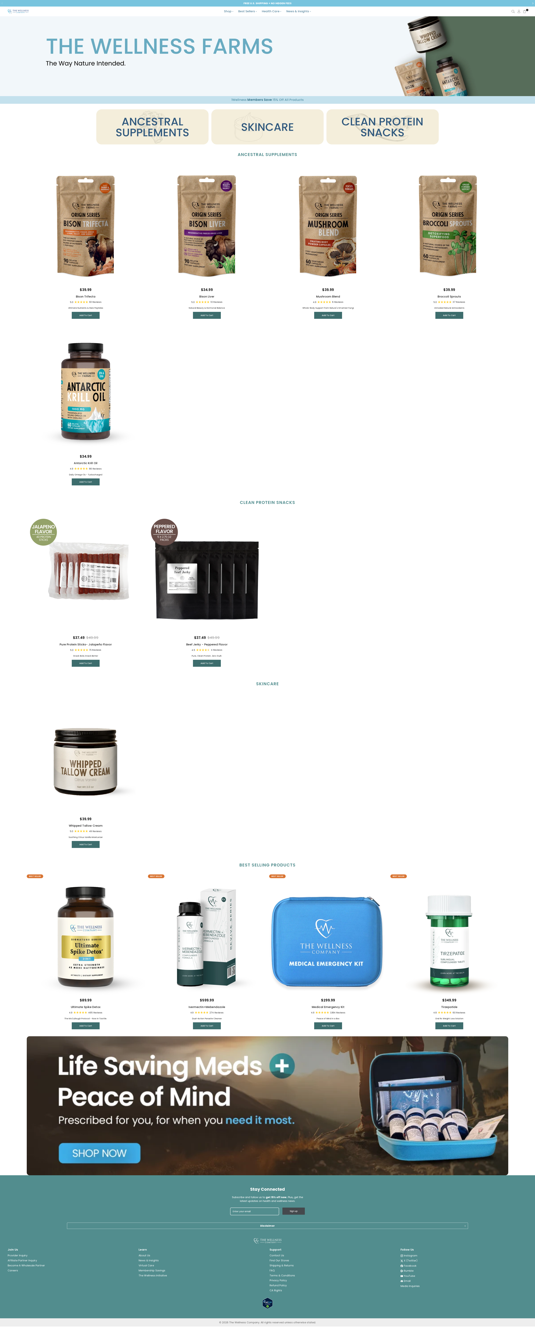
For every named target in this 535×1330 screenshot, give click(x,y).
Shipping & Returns (282, 1265)
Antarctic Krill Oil (86, 463)
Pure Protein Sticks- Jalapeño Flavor (86, 644)
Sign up (294, 1211)
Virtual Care (146, 1265)
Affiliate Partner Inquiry (22, 1260)
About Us (144, 1255)
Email (407, 1281)
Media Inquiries (410, 1286)
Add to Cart (85, 315)
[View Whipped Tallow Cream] (86, 756)
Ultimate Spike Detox (86, 1007)
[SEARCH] (513, 11)
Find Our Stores (279, 1260)
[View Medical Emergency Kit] (328, 937)
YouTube (409, 1276)
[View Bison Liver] (207, 227)
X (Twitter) (411, 1260)
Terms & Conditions (282, 1275)
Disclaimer (267, 1225)
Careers (13, 1270)
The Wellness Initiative (153, 1275)
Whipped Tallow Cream (86, 826)
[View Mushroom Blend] (328, 227)
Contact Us (277, 1255)
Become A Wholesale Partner (26, 1265)
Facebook (410, 1265)
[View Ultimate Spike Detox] (86, 937)
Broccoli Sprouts (449, 296)
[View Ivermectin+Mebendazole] (207, 937)
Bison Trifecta (86, 296)
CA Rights (276, 1290)
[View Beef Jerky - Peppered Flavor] (207, 574)
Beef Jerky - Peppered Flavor (207, 644)
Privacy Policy (278, 1280)
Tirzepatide (449, 1007)
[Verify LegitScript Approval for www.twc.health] (267, 1308)
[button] (524, 11)
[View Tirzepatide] (449, 937)
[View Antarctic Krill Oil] (86, 393)
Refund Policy (278, 1285)
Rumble (409, 1270)
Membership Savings (152, 1270)
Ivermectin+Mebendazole (207, 1007)
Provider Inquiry (17, 1255)
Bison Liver (206, 296)
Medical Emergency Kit (328, 1007)
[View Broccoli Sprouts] (449, 227)
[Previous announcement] (2, 3)
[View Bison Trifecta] (86, 227)
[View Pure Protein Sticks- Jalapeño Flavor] (86, 574)
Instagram (410, 1255)
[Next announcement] (533, 3)
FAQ (272, 1270)
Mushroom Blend (328, 296)
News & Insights (149, 1260)
